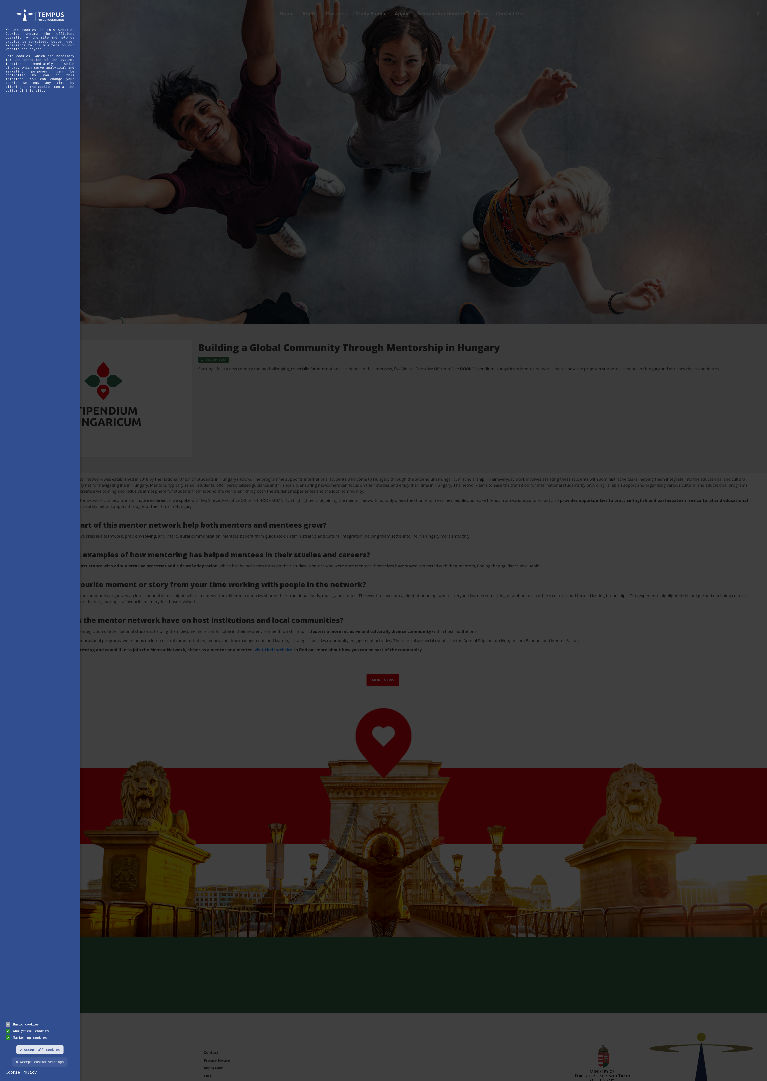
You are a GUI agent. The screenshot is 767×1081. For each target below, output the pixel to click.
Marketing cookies (30, 1038)
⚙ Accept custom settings (40, 1062)
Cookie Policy (21, 1072)
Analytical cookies (31, 1031)
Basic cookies (26, 1024)
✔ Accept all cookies (40, 1050)
